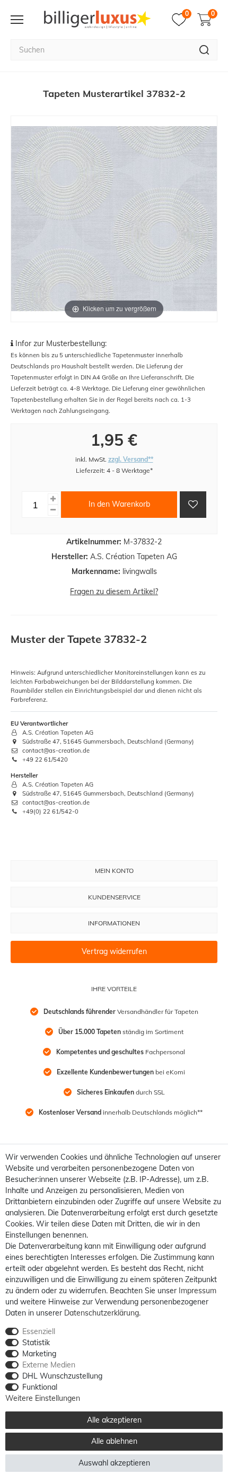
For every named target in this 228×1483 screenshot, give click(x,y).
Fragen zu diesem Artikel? (114, 591)
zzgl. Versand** (130, 459)
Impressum (197, 1290)
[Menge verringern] (53, 510)
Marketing (39, 1353)
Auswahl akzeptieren (114, 1463)
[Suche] (204, 49)
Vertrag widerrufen (114, 951)
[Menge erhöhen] (53, 499)
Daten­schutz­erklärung (101, 1313)
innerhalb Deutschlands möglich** (121, 1112)
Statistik (36, 1342)
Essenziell (38, 1331)
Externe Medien (48, 1365)
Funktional (39, 1387)
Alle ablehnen (114, 1441)
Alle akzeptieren (114, 1420)
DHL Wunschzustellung (62, 1376)
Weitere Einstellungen (42, 1398)
